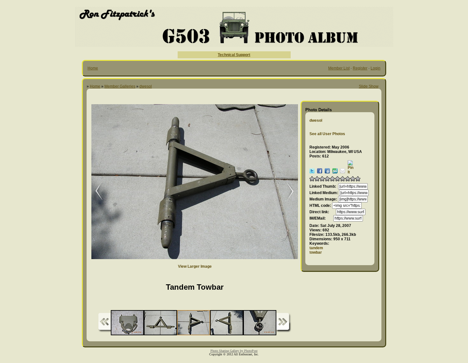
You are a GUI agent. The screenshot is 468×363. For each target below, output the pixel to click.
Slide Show (369, 86)
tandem (316, 248)
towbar (315, 252)
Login (375, 68)
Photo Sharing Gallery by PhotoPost (234, 350)
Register (360, 68)
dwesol (145, 86)
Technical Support (234, 55)
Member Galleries (119, 86)
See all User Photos (327, 134)
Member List (339, 68)
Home (93, 68)
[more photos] (104, 322)
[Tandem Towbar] (94, 191)
